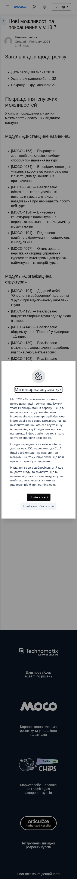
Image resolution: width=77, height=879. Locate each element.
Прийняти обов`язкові (38, 506)
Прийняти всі (39, 497)
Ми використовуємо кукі (38, 389)
